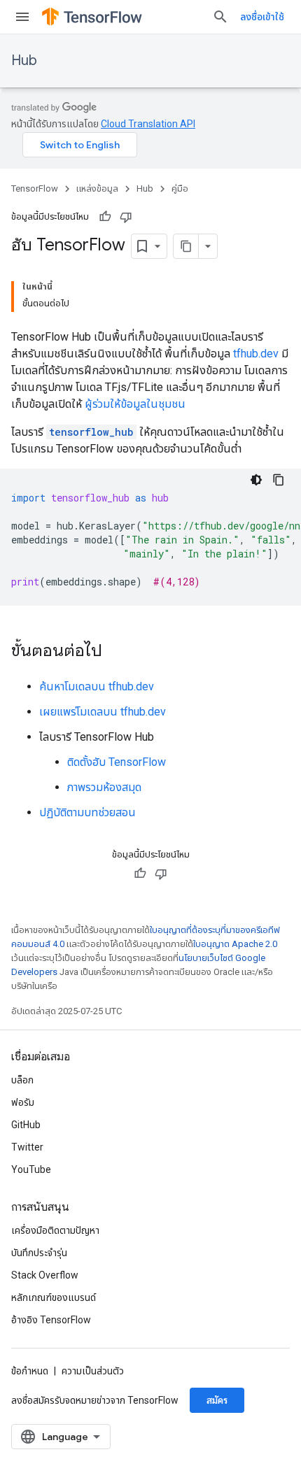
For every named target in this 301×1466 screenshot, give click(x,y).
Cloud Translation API (148, 123)
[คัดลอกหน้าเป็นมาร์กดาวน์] (186, 246)
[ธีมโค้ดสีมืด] (256, 480)
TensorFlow (34, 188)
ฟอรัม (22, 1102)
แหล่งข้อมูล (97, 188)
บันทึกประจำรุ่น (39, 1252)
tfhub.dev (256, 353)
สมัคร (216, 1400)
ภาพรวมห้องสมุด (104, 787)
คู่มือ (180, 188)
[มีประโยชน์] (104, 216)
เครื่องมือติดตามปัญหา (55, 1230)
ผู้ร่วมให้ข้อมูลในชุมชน (135, 404)
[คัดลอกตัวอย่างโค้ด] (278, 480)
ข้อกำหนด (29, 1370)
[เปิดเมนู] (22, 17)
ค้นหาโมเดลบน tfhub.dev (96, 686)
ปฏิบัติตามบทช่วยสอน (87, 812)
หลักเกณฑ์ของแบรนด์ (53, 1297)
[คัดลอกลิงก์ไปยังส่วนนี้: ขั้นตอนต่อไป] (116, 651)
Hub (24, 60)
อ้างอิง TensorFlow (51, 1319)
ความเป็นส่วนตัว (93, 1370)
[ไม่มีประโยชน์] (125, 216)
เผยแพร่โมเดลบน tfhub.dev (102, 711)
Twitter (27, 1147)
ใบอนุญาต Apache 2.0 (235, 944)
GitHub (26, 1124)
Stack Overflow (44, 1275)
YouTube (31, 1169)
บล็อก (22, 1080)
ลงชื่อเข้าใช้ (262, 16)
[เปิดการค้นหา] (220, 16)
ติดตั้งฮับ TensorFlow (116, 762)
